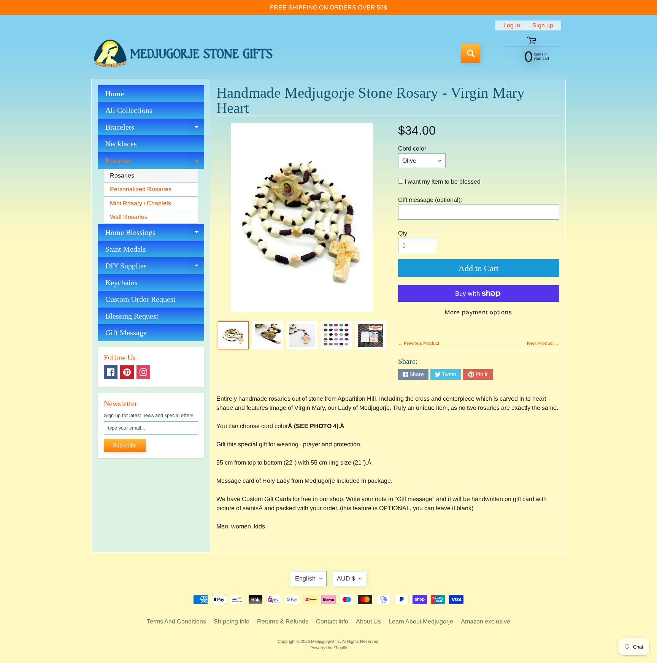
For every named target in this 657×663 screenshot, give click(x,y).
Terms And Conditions (176, 621)
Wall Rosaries (129, 217)
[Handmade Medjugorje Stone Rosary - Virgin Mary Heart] (233, 335)
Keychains (121, 282)
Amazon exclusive (485, 621)
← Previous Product (418, 343)
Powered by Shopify (328, 648)
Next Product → (543, 343)
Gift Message (126, 332)
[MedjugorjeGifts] (183, 53)
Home (114, 93)
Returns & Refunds (282, 621)
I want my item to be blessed (443, 181)
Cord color (412, 148)
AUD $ (346, 578)
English (305, 578)
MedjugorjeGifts (325, 641)
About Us (368, 621)
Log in (511, 25)
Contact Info (332, 621)
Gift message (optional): (430, 200)
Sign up (542, 25)
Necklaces (121, 144)
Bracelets (154, 129)
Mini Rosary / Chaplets (140, 203)
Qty (402, 233)
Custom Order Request (140, 299)
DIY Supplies (154, 268)
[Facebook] (110, 372)
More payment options (478, 312)
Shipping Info (231, 621)
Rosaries (154, 162)
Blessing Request (132, 316)
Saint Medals (125, 249)
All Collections (128, 110)
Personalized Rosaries (140, 189)
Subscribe (124, 445)
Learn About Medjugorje (421, 621)
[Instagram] (143, 372)
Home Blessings (154, 234)
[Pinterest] (127, 372)
